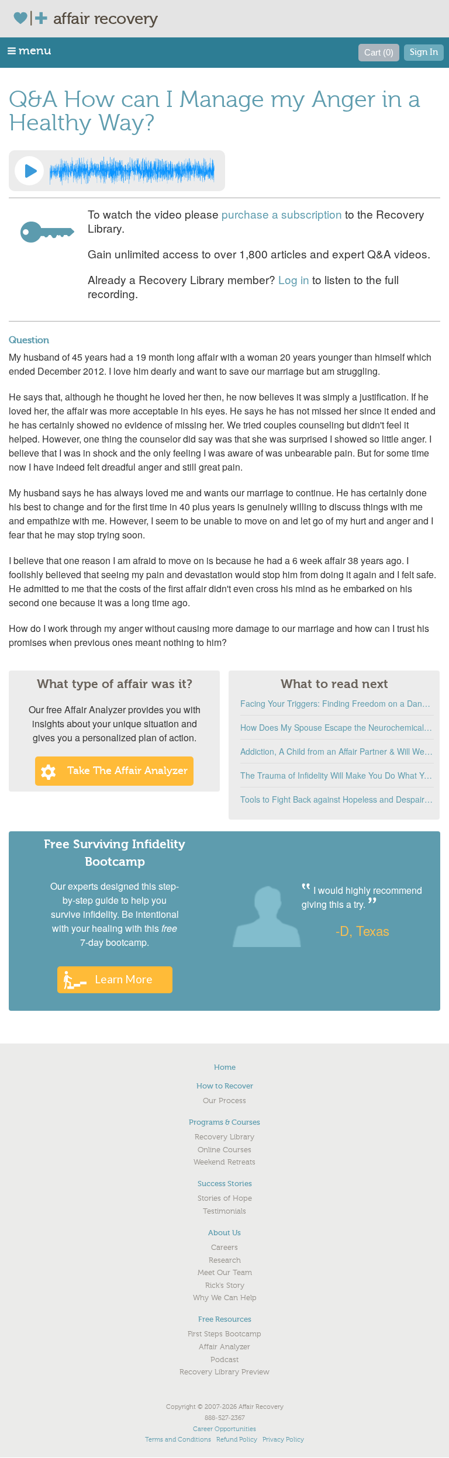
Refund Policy (236, 1439)
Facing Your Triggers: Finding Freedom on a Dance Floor (337, 703)
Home (225, 1067)
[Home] (33, 18)
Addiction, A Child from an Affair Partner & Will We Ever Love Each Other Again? (337, 751)
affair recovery (105, 18)
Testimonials (224, 1211)
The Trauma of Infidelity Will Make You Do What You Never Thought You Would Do (337, 775)
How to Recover (224, 1086)
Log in (293, 279)
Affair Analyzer (224, 1347)
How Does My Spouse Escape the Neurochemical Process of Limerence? (337, 727)
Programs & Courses (224, 1122)
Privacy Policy (283, 1439)
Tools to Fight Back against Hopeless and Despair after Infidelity (337, 799)
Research (225, 1260)
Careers (224, 1247)
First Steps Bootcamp (224, 1334)
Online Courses (224, 1150)
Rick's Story (224, 1285)
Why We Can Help (225, 1298)
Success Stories (225, 1183)
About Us (224, 1232)
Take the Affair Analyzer (127, 771)
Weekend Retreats (224, 1162)
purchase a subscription (282, 214)
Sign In (424, 52)
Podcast (224, 1360)
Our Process (224, 1101)
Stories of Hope (225, 1198)
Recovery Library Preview (224, 1372)
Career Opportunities (224, 1429)
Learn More (124, 979)
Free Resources (224, 1319)
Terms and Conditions (178, 1439)
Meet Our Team (225, 1273)
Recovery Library (224, 1137)
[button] (30, 50)
